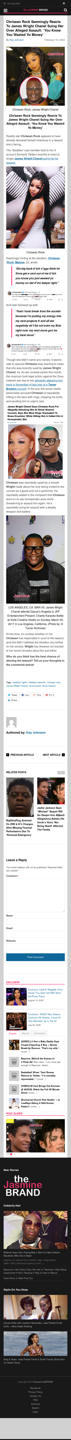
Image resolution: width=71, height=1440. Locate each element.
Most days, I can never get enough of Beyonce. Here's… (40, 1062)
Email (9, 928)
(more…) (40, 1046)
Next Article (51, 754)
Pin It (51, 695)
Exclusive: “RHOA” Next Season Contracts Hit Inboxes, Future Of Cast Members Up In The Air (44, 1018)
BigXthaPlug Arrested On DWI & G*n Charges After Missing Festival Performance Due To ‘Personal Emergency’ (19, 828)
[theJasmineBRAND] (35, 10)
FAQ (35, 1399)
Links (35, 1411)
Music (10, 1121)
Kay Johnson (17, 39)
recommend (35, 685)
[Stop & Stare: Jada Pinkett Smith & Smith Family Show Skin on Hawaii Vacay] (36, 1343)
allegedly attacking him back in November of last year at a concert (34, 384)
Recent (25, 1033)
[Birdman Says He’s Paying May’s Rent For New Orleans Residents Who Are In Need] (36, 1230)
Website (11, 940)
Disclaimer (35, 1388)
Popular (13, 1033)
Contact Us (35, 1396)
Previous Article (22, 754)
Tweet (14, 695)
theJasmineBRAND (43, 1381)
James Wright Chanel (17, 685)
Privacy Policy (35, 1392)
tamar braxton (49, 685)
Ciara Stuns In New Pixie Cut (18, 1278)
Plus (39, 695)
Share (14, 700)
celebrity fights (19, 682)
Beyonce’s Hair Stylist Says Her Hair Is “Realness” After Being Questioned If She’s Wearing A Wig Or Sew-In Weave (35, 1271)
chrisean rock (53, 682)
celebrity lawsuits (37, 682)
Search (35, 1407)
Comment (12, 876)
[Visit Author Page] (11, 722)
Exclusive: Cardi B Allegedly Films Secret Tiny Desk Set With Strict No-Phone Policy (45, 993)
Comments (39, 1033)
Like (27, 695)
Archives (35, 1403)
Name (9, 915)
